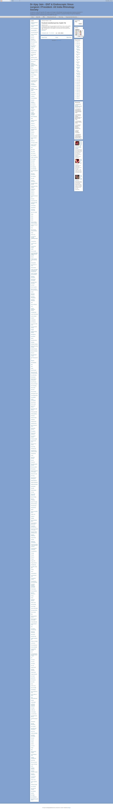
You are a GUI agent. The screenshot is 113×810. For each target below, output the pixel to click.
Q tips (32, 455)
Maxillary (32, 342)
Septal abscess (34, 480)
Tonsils (32, 569)
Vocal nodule (33, 612)
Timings (32, 553)
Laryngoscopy (33, 312)
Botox (32, 68)
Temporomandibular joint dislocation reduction (34, 545)
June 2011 (78, 59)
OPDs (44, 16)
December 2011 (78, 76)
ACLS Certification (34, 28)
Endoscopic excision (33, 190)
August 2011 (77, 65)
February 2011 (78, 50)
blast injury (33, 634)
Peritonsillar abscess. (33, 429)
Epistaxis (32, 193)
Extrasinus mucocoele (33, 210)
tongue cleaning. (34, 764)
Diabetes (32, 132)
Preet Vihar (33, 446)
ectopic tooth (33, 667)
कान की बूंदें (32, 795)
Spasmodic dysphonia (33, 495)
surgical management (33, 758)
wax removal (33, 786)
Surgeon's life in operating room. (34, 532)
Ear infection (33, 176)
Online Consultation (33, 400)
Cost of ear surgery (33, 110)
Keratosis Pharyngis (33, 300)
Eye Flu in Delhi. (34, 212)
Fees (32, 227)
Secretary (33, 475)
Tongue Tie (33, 560)
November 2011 (78, 74)
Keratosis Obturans (32, 294)
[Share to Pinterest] (62, 33)
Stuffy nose (33, 514)
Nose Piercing (33, 381)
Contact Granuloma (33, 102)
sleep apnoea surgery (33, 752)
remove (32, 739)
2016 (77, 85)
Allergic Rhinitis (34, 50)
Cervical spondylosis (33, 84)
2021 (77, 93)
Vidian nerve (33, 602)
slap (32, 749)
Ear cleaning (33, 166)
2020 (77, 91)
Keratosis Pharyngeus (33, 297)
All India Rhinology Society (78, 106)
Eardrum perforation (33, 181)
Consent (32, 100)
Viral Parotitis (33, 604)
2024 (77, 98)
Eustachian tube (34, 200)
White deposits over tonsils (33, 619)
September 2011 (78, 68)
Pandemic (33, 419)
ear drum (32, 661)
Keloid (32, 291)
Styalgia (32, 518)
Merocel (32, 352)
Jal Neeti (32, 285)
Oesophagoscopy (34, 395)
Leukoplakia (33, 319)
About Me (38, 16)
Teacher (32, 539)
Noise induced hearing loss (33, 379)
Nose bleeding (33, 385)
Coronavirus (33, 104)
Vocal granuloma (34, 610)
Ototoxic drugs (33, 417)
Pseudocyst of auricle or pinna (34, 451)
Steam (32, 509)
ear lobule (33, 663)
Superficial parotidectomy (33, 526)
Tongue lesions (34, 562)
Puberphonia (33, 453)
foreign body (33, 672)
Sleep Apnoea (33, 490)
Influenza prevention (33, 277)
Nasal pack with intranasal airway (34, 373)
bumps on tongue (34, 641)
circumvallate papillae (33, 649)
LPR (32, 306)
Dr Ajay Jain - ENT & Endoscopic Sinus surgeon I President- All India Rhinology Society (52, 7)
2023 (77, 96)
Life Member (33, 321)
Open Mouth (33, 402)
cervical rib (33, 643)
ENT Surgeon (33, 155)
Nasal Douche (33, 370)
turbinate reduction (32, 768)
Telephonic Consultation (33, 542)
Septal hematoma (34, 482)
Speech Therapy (34, 501)
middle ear (33, 709)
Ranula (32, 460)
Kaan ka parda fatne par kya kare (34, 289)
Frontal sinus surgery (33, 247)
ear (31, 657)
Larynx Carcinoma (34, 314)
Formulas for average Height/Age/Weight (34, 238)
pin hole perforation (33, 724)
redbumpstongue (34, 733)
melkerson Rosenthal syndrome (33, 705)
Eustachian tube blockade (34, 203)
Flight (32, 232)
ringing (32, 741)
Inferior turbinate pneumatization (34, 274)
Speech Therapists (33, 499)
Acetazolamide (33, 30)
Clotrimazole (33, 94)
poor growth (33, 726)
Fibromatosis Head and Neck (34, 230)
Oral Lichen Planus (33, 406)
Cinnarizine (33, 92)
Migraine (32, 360)
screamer (33, 745)
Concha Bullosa (34, 98)
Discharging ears (34, 135)
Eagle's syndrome (34, 157)
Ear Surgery (33, 159)
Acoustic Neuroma (34, 32)
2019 (77, 90)
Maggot (32, 329)
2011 (77, 45)
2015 (77, 83)
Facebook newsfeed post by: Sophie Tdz (54, 23)
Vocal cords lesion (34, 608)
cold (32, 651)
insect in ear (33, 685)
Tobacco (32, 557)
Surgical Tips (33, 537)
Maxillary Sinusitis (34, 344)
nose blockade (33, 713)
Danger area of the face (34, 121)
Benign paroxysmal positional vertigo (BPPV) (34, 65)
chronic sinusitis (34, 647)
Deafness (33, 123)
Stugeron (32, 516)
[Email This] (58, 33)
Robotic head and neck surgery (34, 471)
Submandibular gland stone (34, 524)
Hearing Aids (33, 262)
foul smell (33, 676)
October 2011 (77, 71)
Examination (33, 205)
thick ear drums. (34, 762)
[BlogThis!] (59, 33)
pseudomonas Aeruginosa (33, 729)
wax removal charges (33, 789)
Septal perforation (34, 484)
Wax (32, 614)
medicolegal (33, 702)
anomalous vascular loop (33, 629)
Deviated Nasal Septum (34, 130)
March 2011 (77, 52)
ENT (32, 147)
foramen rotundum (33, 670)
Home (32, 16)
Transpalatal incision (33, 579)
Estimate (32, 198)
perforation (33, 721)
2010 (77, 43)
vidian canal (33, 779)
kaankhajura (33, 689)
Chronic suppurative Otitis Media (34, 89)
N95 (32, 364)
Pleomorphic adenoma (33, 434)
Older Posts (69, 37)
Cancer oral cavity (34, 78)
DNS (32, 118)
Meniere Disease (34, 350)
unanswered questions (33, 777)
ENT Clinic (33, 151)
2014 (77, 82)
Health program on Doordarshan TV (34, 259)
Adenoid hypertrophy (33, 40)
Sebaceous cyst (34, 473)
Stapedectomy (33, 505)
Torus (32, 571)
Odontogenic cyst (34, 393)
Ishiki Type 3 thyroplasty (33, 280)
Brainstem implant (34, 70)
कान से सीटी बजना (33, 797)
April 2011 (78, 54)
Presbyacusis (33, 448)
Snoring (32, 492)
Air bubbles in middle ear (33, 46)
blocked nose (33, 636)
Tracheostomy (33, 573)
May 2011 (78, 56)
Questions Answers (33, 458)
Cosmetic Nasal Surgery (34, 107)
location (32, 700)
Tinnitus (32, 555)
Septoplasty (33, 486)
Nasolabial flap (33, 375)
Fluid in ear (33, 234)
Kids (32, 302)
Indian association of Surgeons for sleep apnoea (34, 270)
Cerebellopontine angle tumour (34, 81)
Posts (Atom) (59, 40)
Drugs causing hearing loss (33, 145)
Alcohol (32, 48)
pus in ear (33, 731)
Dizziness (33, 140)
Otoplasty (33, 415)
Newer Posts (44, 37)
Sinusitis (32, 488)
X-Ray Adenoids (34, 621)
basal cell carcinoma (33, 632)
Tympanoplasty (34, 590)
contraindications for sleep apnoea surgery (34, 654)
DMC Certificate (34, 116)
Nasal (32, 368)
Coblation (33, 96)
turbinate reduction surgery (34, 771)
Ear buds (32, 162)
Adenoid (32, 37)
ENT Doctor (33, 153)
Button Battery (33, 74)
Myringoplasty (33, 362)
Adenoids (32, 43)
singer (32, 747)
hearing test (33, 679)
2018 (77, 88)
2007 (77, 41)
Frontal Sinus (33, 241)
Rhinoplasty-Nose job (51, 16)
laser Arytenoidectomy (34, 698)
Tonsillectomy (33, 564)
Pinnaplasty (33, 431)
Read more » (44, 30)
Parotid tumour (34, 423)
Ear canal (33, 164)
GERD (32, 249)
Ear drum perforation (33, 174)
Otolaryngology (34, 413)
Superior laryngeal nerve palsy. (34, 529)
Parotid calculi (33, 421)
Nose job (32, 389)
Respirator (33, 462)
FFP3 (32, 220)
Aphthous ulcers (34, 57)
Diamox (32, 133)
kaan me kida (33, 687)
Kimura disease (34, 304)
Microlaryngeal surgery (33, 355)
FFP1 (32, 216)
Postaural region (34, 438)
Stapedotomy (33, 507)
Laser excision (33, 316)
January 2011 (77, 47)
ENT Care (33, 149)
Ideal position (33, 267)
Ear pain (32, 178)
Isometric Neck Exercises (34, 283)
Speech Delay (33, 496)
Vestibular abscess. (33, 600)
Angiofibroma (33, 52)
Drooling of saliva (34, 142)
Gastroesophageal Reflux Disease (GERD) (34, 254)
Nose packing (33, 391)
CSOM (32, 76)
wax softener (33, 791)
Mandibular (33, 336)
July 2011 (78, 62)
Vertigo (32, 595)
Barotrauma (33, 61)
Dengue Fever (33, 127)
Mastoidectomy (34, 340)
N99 (32, 366)
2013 (77, 80)
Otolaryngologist (34, 411)
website (32, 793)
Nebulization (33, 377)
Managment (33, 334)
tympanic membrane (33, 774)
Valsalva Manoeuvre (33, 593)
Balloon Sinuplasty (34, 59)
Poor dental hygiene (33, 436)
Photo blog (61, 16)
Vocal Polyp (33, 606)
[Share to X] (60, 33)
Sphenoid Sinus (34, 503)
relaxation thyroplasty (33, 736)
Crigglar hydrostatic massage (33, 113)
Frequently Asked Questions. (71, 16)
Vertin (32, 597)
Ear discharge (33, 168)
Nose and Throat (34, 383)
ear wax (32, 665)
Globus (32, 256)
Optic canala (33, 404)
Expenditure (33, 207)
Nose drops (33, 387)
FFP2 (32, 218)
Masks (32, 338)
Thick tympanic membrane (34, 549)
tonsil (32, 766)
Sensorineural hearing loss (33, 478)
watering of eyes (34, 784)
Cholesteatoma (34, 86)
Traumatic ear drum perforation (34, 582)
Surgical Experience (33, 535)
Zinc (32, 626)
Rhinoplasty (33, 468)
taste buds (33, 760)
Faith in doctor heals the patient (34, 222)
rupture (32, 743)
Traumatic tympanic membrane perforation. (33, 586)
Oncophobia (33, 397)
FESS (32, 214)
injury (32, 683)
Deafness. (33, 125)
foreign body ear (34, 674)
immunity (32, 681)
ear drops (33, 659)
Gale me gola (33, 251)
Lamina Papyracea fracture (33, 309)
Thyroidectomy (34, 551)
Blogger (69, 807)
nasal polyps (33, 711)
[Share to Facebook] (61, 33)
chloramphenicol (34, 645)
